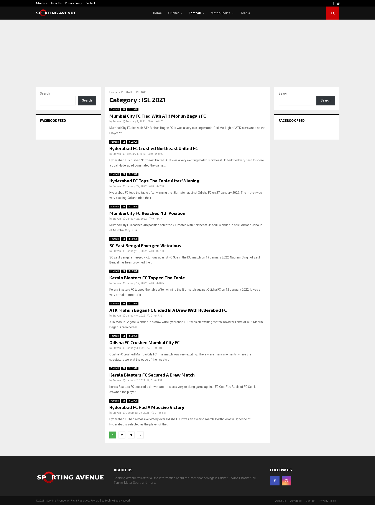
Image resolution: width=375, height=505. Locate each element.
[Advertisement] (187, 52)
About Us (56, 3)
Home (157, 13)
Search (45, 93)
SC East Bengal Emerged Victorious (145, 245)
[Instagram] (286, 480)
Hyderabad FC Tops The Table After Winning (154, 180)
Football (195, 13)
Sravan (117, 121)
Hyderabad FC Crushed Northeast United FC (153, 148)
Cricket (173, 13)
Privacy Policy (73, 3)
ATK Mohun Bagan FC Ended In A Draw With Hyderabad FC (168, 310)
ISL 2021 (132, 109)
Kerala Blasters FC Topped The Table (147, 277)
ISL (123, 109)
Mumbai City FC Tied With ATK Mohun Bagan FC (157, 115)
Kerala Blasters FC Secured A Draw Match (152, 374)
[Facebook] (275, 480)
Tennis (245, 13)
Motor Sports (220, 13)
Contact (90, 3)
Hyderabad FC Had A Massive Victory (146, 407)
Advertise (41, 3)
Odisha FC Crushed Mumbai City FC (144, 342)
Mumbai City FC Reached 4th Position (147, 213)
